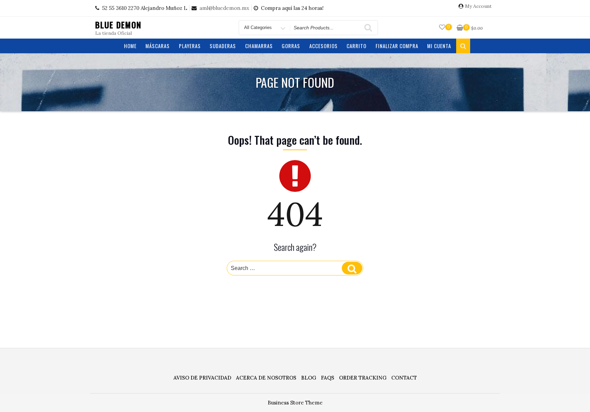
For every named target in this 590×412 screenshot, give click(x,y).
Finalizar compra (397, 45)
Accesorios (323, 45)
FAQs (327, 377)
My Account (478, 6)
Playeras (190, 45)
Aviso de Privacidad (202, 377)
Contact (404, 377)
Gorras (291, 45)
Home (130, 45)
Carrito (356, 45)
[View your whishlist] (442, 27)
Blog (308, 377)
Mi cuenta (439, 45)
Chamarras (259, 45)
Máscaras (157, 45)
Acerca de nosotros (266, 377)
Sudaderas (223, 45)
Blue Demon (118, 24)
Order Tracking (363, 377)
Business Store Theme (295, 402)
